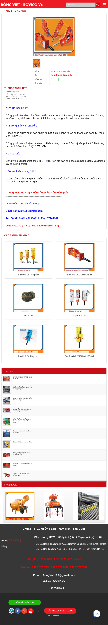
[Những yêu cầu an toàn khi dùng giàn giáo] (7, 393)
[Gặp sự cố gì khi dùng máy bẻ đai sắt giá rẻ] (7, 404)
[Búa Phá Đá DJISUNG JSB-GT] (79, 352)
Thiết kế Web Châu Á (54, 616)
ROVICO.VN (59, 581)
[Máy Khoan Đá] (79, 311)
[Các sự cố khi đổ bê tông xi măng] (7, 468)
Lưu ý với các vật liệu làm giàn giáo (22, 431)
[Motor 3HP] (28, 311)
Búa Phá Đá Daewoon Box (79, 274)
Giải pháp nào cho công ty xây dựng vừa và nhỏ (22, 410)
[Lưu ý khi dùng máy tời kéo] (7, 448)
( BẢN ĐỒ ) (14, 540)
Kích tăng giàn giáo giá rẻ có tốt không (21, 453)
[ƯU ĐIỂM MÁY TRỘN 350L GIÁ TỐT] (7, 381)
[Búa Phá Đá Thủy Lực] (28, 352)
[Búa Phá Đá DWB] (54, 57)
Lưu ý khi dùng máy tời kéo (22, 442)
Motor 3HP (28, 315)
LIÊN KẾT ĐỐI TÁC (25, 602)
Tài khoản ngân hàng (60, 611)
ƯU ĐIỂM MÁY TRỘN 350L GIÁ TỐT (22, 378)
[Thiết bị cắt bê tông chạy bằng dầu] (7, 477)
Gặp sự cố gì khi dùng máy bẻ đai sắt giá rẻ (22, 399)
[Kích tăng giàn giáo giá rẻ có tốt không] (7, 459)
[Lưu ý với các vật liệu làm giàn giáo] (7, 437)
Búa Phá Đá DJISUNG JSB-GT (79, 356)
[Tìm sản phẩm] (98, 5)
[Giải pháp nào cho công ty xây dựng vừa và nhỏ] (7, 412)
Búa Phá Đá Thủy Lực (28, 356)
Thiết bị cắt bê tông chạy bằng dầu (21, 474)
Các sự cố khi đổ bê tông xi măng (22, 464)
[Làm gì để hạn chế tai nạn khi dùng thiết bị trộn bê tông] (7, 425)
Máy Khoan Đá (79, 315)
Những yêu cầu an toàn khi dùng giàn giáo (22, 388)
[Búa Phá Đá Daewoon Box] (79, 271)
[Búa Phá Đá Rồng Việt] (28, 271)
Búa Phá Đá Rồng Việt (28, 274)
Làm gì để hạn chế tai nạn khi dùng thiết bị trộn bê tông (22, 420)
